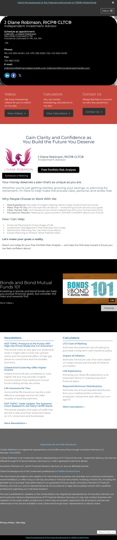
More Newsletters (15, 423)
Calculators (71, 338)
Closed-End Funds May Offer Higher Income (25, 368)
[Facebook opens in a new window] (13, 76)
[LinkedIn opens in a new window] (7, 76)
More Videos (7, 303)
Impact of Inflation (74, 355)
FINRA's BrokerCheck (69, 471)
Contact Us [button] (92, 111)
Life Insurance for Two (17, 388)
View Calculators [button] (57, 113)
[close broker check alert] (113, 2)
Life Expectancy (72, 371)
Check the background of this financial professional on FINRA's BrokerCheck (57, 2)
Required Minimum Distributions (82, 386)
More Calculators (74, 406)
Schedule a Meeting (16, 175)
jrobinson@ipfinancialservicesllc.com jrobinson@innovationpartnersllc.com (47, 68)
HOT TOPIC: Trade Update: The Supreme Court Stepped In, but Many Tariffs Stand (28, 404)
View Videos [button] (15, 113)
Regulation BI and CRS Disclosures (59, 444)
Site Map (20, 522)
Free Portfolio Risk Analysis (58, 169)
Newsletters (12, 338)
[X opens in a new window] (20, 76)
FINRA (12, 452)
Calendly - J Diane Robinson (20, 34)
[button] (107, 10)
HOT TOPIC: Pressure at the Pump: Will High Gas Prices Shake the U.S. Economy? (28, 344)
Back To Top (105, 532)
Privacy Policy (7, 522)
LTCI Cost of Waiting (75, 343)
